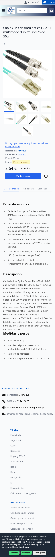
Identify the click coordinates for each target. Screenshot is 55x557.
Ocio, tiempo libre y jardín (23, 493)
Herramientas (17, 488)
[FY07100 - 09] (27, 131)
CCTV (13, 445)
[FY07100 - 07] (33, 119)
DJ (11, 482)
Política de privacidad (21, 523)
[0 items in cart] (51, 10)
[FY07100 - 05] (9, 119)
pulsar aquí (23, 394)
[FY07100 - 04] (46, 106)
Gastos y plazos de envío (22, 518)
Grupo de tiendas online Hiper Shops (25, 407)
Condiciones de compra (22, 512)
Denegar (26, 552)
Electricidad (16, 435)
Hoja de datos (28, 188)
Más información (11, 188)
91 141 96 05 (23, 401)
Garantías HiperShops (21, 528)
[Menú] (3, 10)
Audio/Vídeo (16, 461)
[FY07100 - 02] (21, 106)
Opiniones (42, 188)
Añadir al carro (23, 176)
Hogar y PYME (17, 456)
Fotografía (15, 477)
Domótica (15, 450)
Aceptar (14, 552)
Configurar (40, 552)
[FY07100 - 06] (21, 119)
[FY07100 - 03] (33, 106)
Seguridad (15, 440)
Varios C (22, 154)
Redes (13, 472)
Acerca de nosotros (20, 507)
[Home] (4, 44)
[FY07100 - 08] (46, 119)
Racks (13, 466)
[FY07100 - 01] (9, 106)
